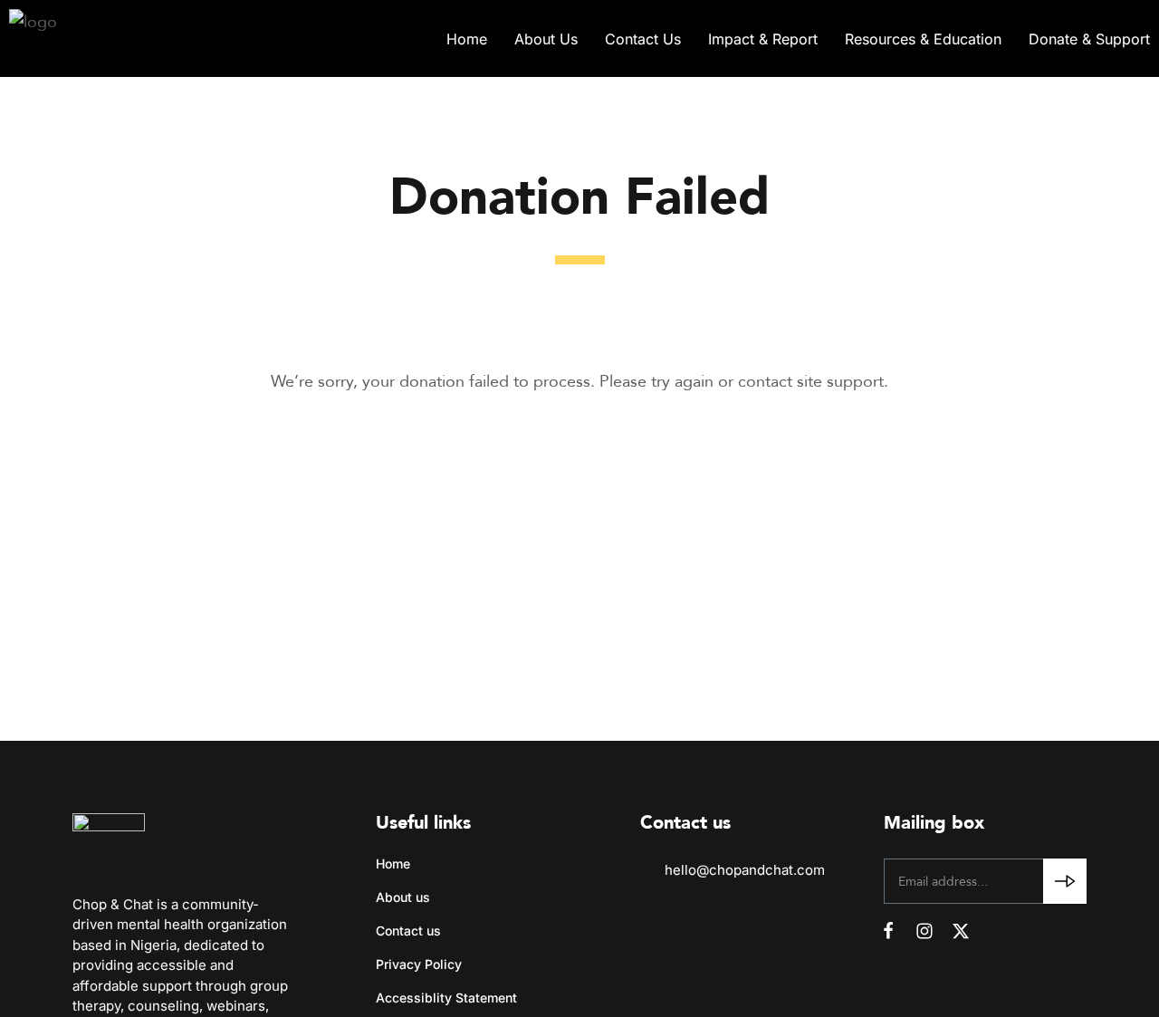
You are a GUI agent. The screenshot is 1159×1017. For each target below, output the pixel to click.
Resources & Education (923, 39)
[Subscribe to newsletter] (1065, 881)
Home (466, 39)
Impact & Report (763, 39)
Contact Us (643, 39)
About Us (546, 39)
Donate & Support (1089, 39)
